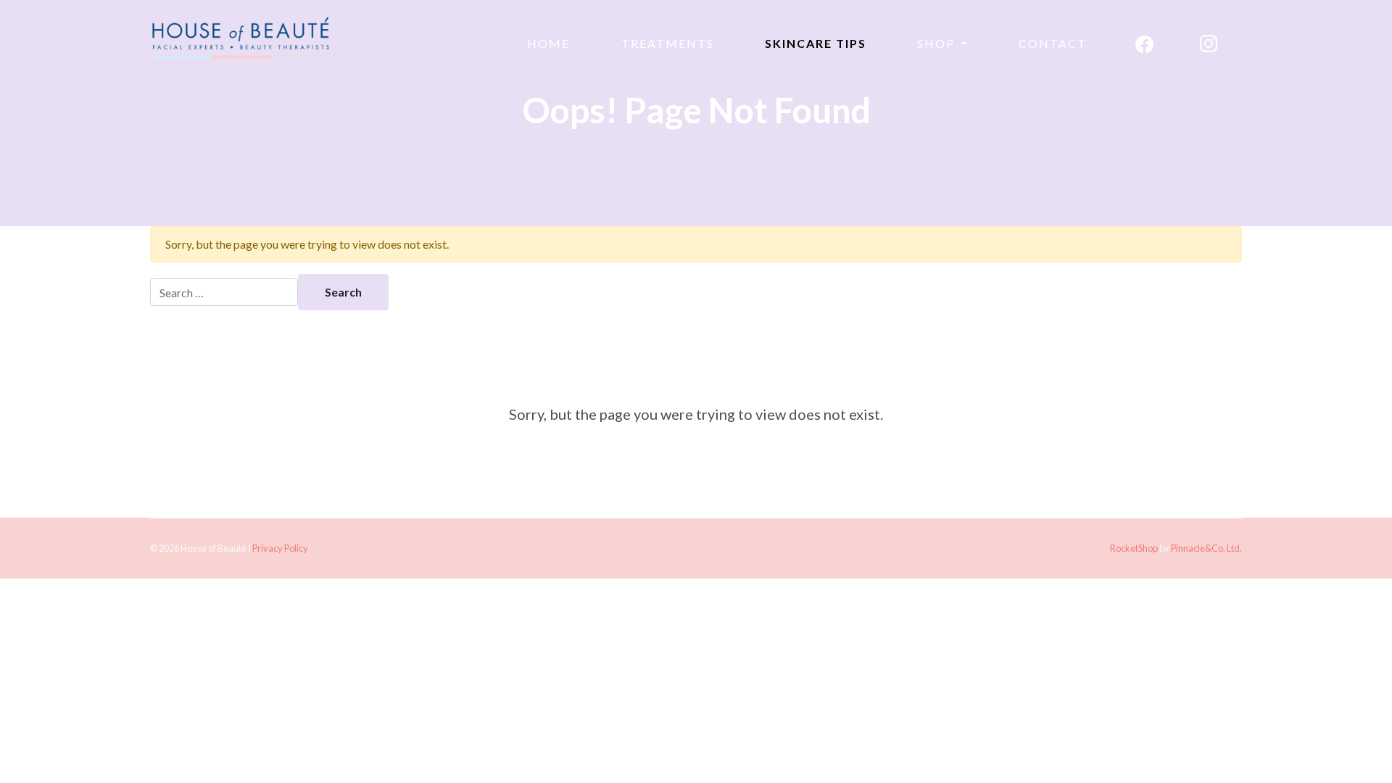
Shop (937, 43)
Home (548, 43)
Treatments (667, 43)
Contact (1053, 43)
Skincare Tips (815, 43)
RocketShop (1134, 548)
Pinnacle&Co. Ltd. (1206, 548)
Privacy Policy (280, 548)
